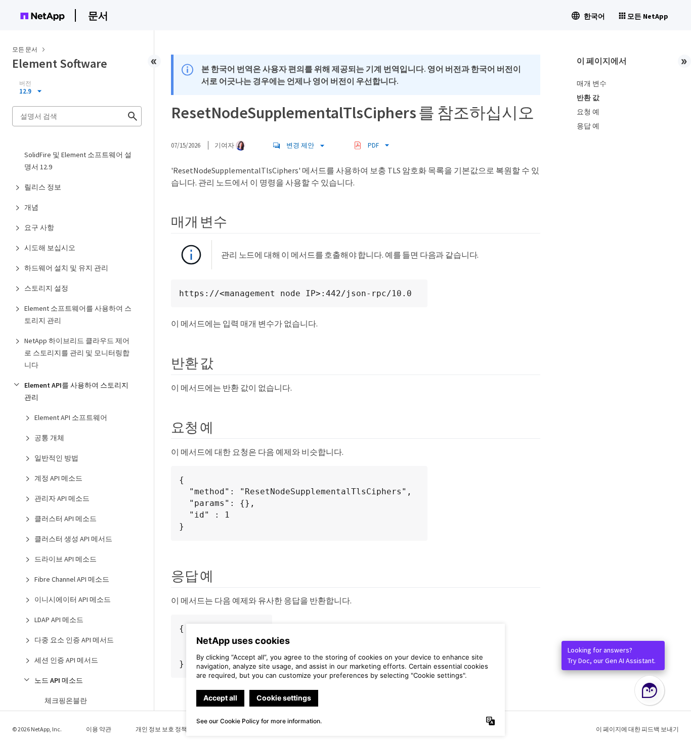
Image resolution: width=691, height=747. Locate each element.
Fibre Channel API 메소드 (71, 579)
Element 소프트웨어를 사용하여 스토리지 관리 (78, 314)
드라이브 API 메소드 (65, 559)
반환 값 (588, 97)
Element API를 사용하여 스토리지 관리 (76, 391)
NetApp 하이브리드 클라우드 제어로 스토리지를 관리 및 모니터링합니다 (76, 352)
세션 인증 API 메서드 (66, 660)
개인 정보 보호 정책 (161, 729)
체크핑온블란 (66, 700)
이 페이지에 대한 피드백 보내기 (637, 729)
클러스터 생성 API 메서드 (73, 538)
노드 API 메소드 (58, 680)
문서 (98, 15)
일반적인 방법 (56, 457)
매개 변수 (592, 83)
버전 (25, 83)
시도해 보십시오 (49, 247)
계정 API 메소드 (58, 478)
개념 (31, 207)
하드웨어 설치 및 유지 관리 (66, 267)
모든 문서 (24, 49)
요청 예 (588, 111)
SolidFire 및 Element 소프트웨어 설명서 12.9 (78, 160)
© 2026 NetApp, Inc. (37, 729)
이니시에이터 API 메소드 (72, 599)
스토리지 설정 (46, 288)
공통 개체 (49, 437)
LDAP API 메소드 (58, 619)
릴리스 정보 (42, 187)
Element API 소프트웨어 (70, 417)
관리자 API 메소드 (62, 498)
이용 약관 (98, 729)
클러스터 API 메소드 (65, 518)
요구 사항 (39, 227)
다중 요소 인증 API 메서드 (74, 639)
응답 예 (588, 125)
